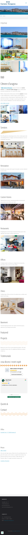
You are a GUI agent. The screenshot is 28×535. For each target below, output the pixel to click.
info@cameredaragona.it (9, 520)
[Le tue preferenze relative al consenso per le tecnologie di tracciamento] (2, 532)
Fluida (13, 531)
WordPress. (18, 531)
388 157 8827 (3, 450)
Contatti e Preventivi (5, 460)
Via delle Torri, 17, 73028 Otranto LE (8, 432)
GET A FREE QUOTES (5, 103)
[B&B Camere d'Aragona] (8, 3)
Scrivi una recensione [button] (16, 374)
